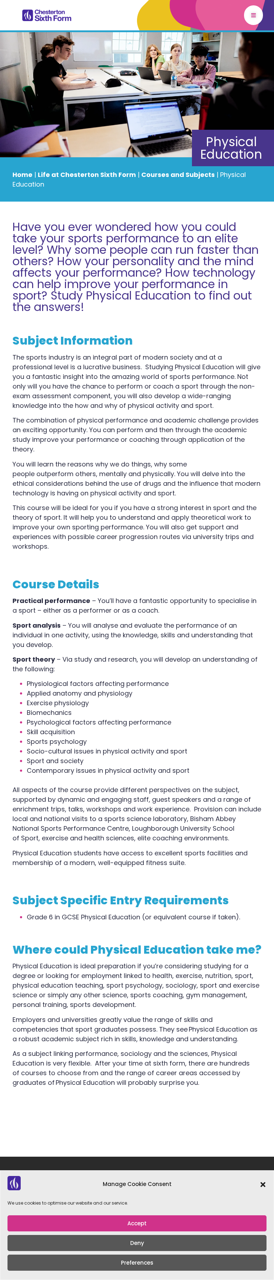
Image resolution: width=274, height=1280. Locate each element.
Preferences (137, 1262)
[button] (263, 1184)
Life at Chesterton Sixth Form (87, 174)
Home (22, 174)
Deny (137, 1243)
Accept (137, 1223)
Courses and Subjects (178, 174)
